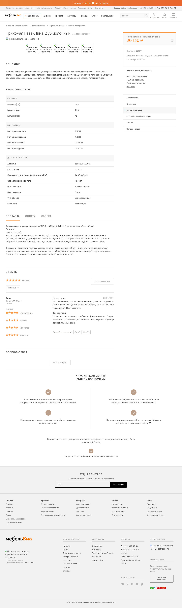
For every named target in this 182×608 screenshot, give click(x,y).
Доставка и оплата (44, 8)
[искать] (146, 15)
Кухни (94, 15)
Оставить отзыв (102, 281)
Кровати (59, 15)
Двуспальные (47, 511)
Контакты (99, 8)
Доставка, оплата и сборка (139, 116)
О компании (30, 8)
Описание (131, 104)
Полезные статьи (85, 8)
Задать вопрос (60, 362)
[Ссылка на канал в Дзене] (137, 584)
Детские (80, 511)
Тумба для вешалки (136, 83)
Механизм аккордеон (15, 518)
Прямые (9, 504)
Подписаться (118, 484)
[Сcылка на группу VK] (122, 584)
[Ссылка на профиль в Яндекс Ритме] (141, 584)
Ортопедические (13, 522)
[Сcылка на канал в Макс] (132, 584)
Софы (8, 515)
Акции (73, 8)
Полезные (12, 288)
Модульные (152, 507)
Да (77, 332)
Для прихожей (118, 511)
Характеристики (134, 110)
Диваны (47, 15)
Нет (86, 332)
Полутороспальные (50, 507)
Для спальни (117, 515)
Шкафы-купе (117, 504)
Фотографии (132, 97)
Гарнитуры (151, 504)
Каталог (67, 546)
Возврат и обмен (61, 8)
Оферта (66, 567)
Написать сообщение (161, 578)
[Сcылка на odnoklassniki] (127, 584)
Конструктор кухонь (156, 515)
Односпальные (48, 504)
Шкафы (84, 15)
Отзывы (130, 122)
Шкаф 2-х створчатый (137, 76)
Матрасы (72, 15)
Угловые (9, 507)
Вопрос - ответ (133, 129)
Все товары (33, 15)
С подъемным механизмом (53, 515)
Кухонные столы (154, 511)
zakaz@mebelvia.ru (129, 556)
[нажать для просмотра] (32, 48)
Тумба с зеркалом (135, 79)
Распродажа (107, 15)
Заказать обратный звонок (125, 8)
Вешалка (131, 86)
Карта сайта (97, 560)
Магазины (96, 549)
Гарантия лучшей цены (102, 553)
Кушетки (10, 511)
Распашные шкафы (120, 507)
